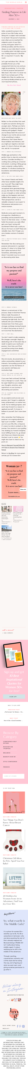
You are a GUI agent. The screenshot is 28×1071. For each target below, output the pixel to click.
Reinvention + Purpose (14, 8)
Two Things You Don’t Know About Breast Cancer (13, 823)
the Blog (11, 453)
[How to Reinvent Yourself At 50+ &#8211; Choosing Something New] (18, 509)
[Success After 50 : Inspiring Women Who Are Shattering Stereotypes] (7, 509)
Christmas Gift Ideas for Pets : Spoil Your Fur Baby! (13, 861)
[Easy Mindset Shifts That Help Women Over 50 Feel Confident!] (7, 528)
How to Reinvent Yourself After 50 (13, 445)
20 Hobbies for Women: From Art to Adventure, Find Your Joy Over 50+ (13, 900)
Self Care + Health (9, 817)
